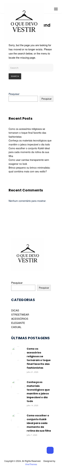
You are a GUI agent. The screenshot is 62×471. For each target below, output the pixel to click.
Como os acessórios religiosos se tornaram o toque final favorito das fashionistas (27, 132)
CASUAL (16, 327)
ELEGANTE (18, 323)
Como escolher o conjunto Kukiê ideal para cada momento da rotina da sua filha (29, 152)
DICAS (15, 310)
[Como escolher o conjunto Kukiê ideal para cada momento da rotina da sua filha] (18, 426)
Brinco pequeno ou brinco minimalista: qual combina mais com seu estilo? (29, 169)
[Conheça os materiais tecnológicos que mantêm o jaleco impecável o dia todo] (18, 392)
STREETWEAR (20, 314)
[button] (56, 8)
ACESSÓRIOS (19, 318)
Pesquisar (14, 94)
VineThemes (31, 464)
